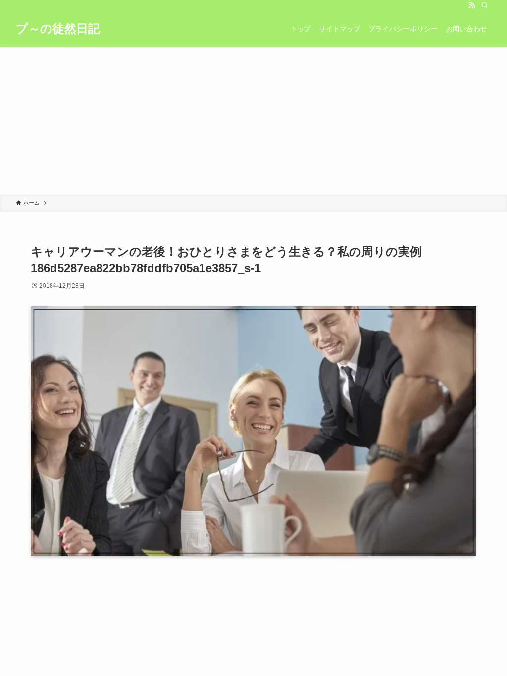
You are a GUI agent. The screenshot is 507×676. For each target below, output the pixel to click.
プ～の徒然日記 (58, 29)
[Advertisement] (253, 120)
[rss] (471, 5)
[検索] (484, 5)
